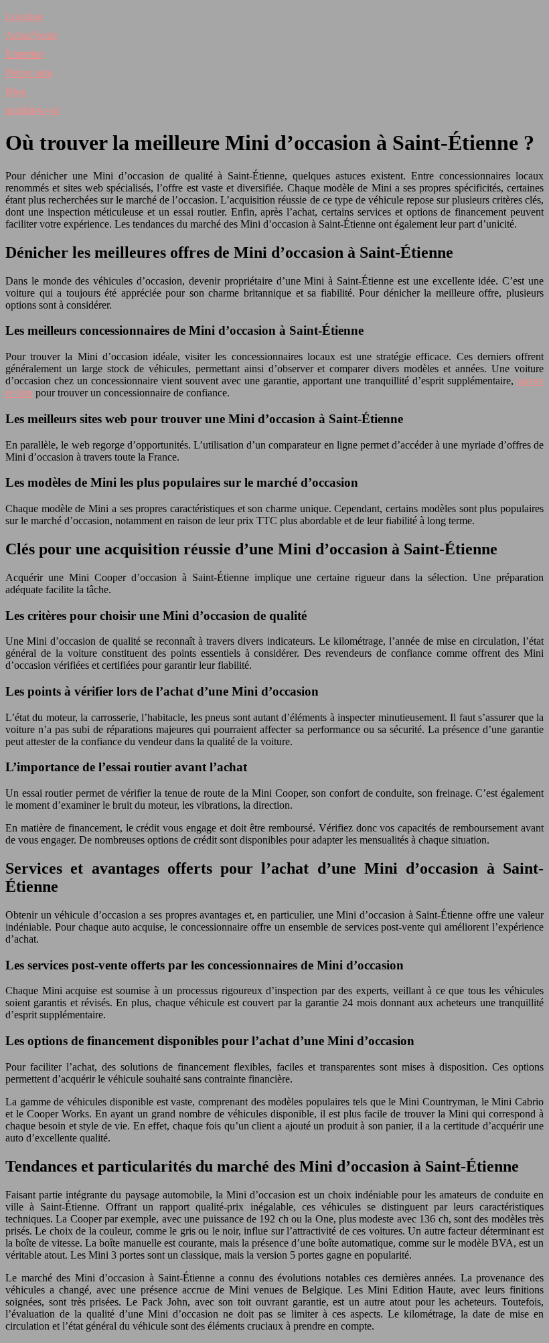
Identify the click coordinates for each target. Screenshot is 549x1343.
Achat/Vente (31, 35)
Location (24, 16)
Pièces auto (29, 72)
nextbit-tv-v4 (32, 110)
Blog (15, 91)
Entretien (24, 54)
